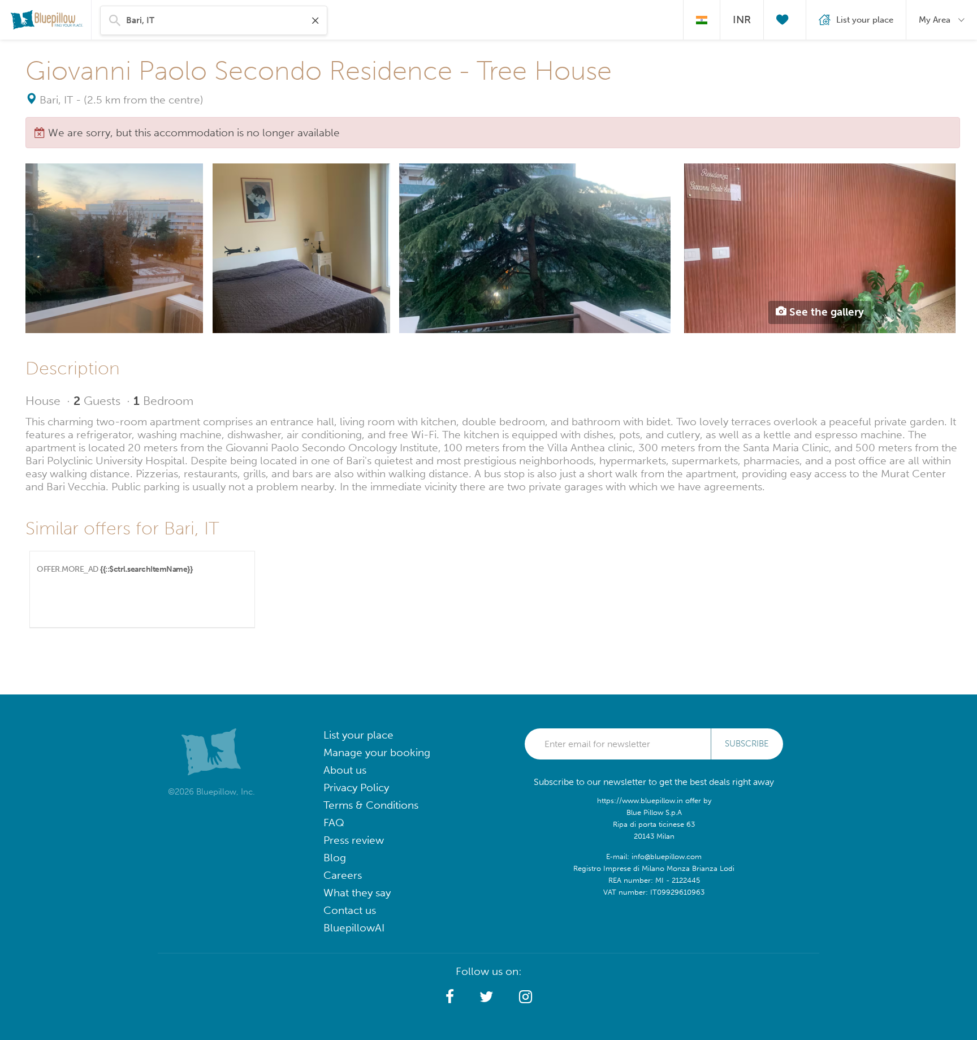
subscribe (747, 744)
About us (344, 769)
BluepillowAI (353, 927)
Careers (342, 875)
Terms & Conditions (370, 805)
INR (742, 19)
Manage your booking (376, 752)
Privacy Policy (356, 787)
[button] (450, 997)
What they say (357, 892)
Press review (353, 840)
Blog (334, 857)
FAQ (333, 822)
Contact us (349, 910)
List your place (358, 734)
